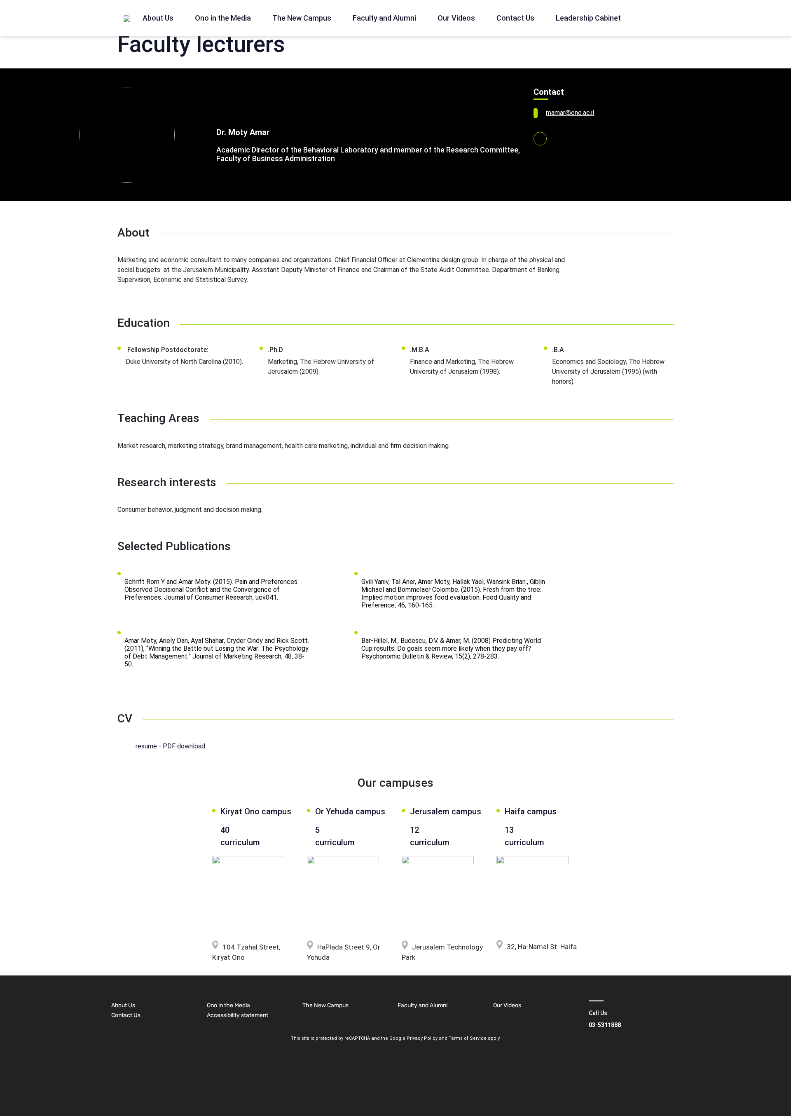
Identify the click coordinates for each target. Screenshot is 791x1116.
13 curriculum (524, 836)
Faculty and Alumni (384, 18)
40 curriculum (240, 836)
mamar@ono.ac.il (570, 113)
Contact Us (515, 18)
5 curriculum (333, 836)
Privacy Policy (422, 1038)
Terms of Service (468, 1038)
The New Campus (301, 18)
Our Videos (456, 18)
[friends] (127, 18)
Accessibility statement (237, 1015)
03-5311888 (605, 1025)
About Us (158, 18)
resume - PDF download (170, 746)
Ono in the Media (223, 18)
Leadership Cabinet (588, 18)
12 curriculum (429, 836)
